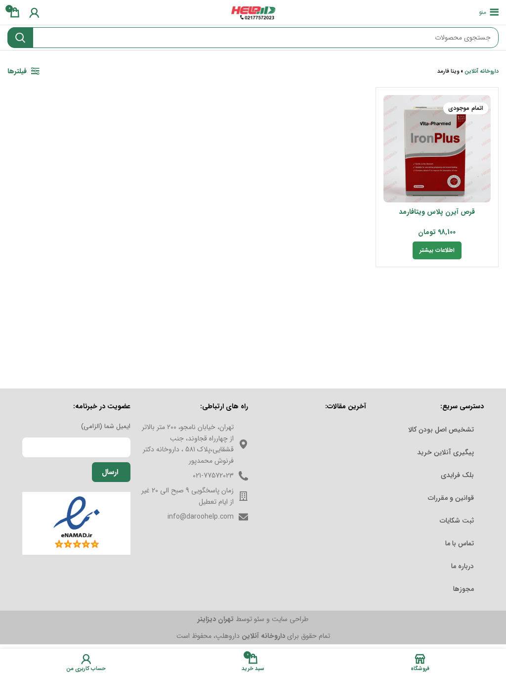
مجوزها (463, 588)
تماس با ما (459, 543)
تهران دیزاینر (216, 619)
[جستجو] (20, 37)
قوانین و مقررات (451, 497)
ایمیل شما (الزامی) (105, 427)
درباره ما (462, 566)
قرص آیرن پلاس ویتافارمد (437, 211)
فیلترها (17, 71)
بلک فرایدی (457, 475)
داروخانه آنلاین (481, 71)
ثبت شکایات (457, 520)
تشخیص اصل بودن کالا (441, 429)
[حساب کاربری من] (34, 12)
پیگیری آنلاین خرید (445, 452)
